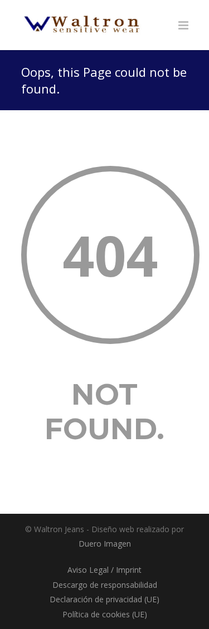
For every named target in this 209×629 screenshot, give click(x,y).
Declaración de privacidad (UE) (104, 599)
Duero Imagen (105, 543)
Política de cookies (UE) (104, 614)
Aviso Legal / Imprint (104, 569)
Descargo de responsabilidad (104, 584)
